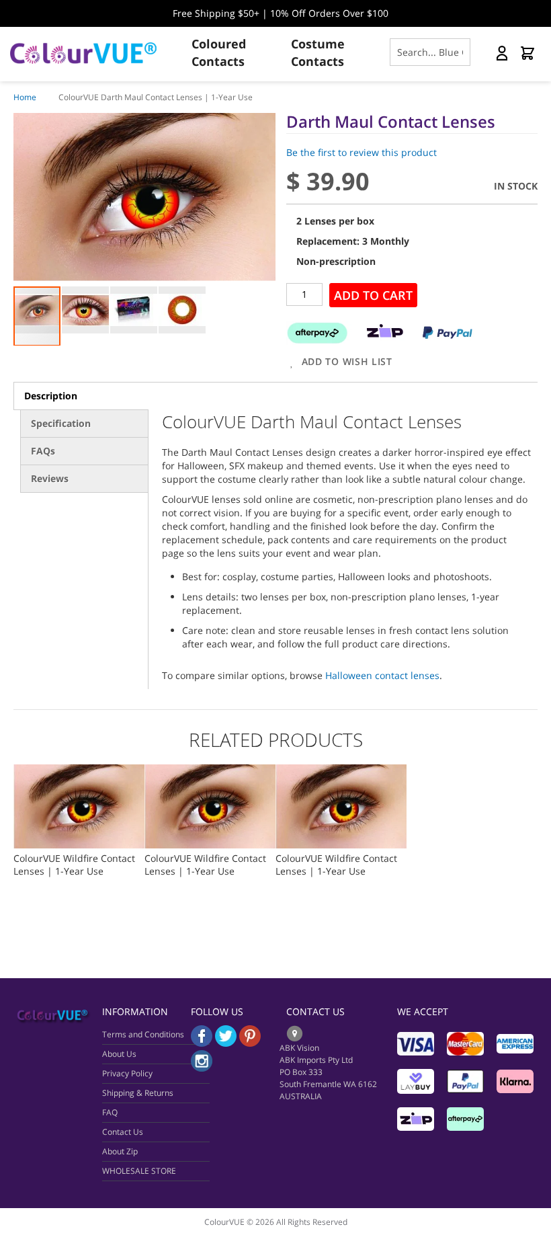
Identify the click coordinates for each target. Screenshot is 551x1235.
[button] (86, 310)
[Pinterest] (250, 1043)
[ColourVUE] (94, 53)
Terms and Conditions (143, 1034)
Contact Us (122, 1132)
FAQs (43, 450)
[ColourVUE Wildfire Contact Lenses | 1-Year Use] (78, 770)
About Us (119, 1054)
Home (24, 97)
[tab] (81, 396)
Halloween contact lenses (382, 675)
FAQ (110, 1112)
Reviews (50, 478)
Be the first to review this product (361, 152)
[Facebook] (201, 1043)
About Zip (120, 1151)
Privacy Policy (127, 1073)
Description (50, 395)
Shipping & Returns (137, 1093)
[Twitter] (226, 1043)
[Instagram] (201, 1068)
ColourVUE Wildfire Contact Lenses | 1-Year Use (74, 864)
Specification (61, 423)
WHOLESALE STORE (139, 1171)
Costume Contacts (318, 52)
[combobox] (430, 52)
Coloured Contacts (219, 52)
